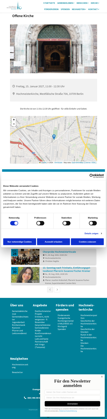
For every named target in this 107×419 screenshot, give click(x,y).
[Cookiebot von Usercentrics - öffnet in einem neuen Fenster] (91, 176)
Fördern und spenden (65, 307)
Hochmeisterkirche (86, 307)
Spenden (65, 9)
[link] (66, 3)
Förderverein (51, 9)
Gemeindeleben (65, 3)
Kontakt (93, 9)
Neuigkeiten (78, 9)
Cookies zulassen (87, 241)
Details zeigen (91, 233)
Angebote (40, 305)
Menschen (82, 3)
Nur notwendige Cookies (20, 241)
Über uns (16, 305)
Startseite (49, 3)
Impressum (33, 409)
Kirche (94, 3)
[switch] (40, 223)
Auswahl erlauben (53, 241)
